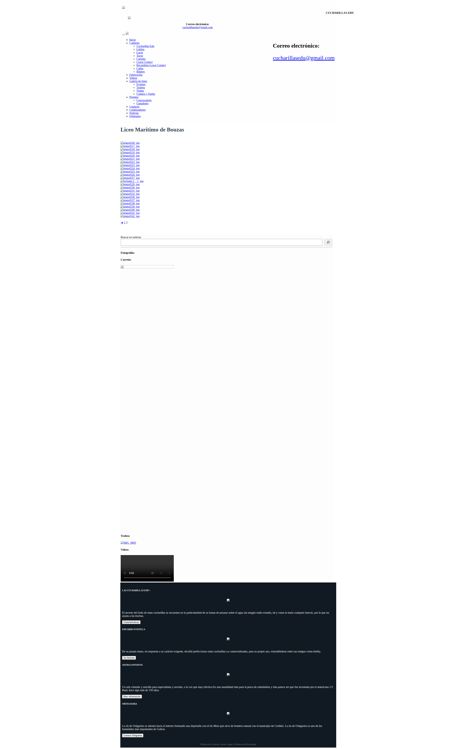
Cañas (139, 68)
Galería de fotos (138, 81)
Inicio (132, 39)
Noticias (134, 112)
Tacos (139, 55)
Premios (133, 97)
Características (131, 622)
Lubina (140, 49)
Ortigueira (135, 116)
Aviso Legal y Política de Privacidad (238, 744)
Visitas (140, 90)
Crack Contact (144, 62)
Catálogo (134, 42)
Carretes (141, 58)
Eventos (140, 84)
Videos (133, 77)
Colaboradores (137, 109)
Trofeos (140, 87)
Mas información (132, 696)
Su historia (129, 657)
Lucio (139, 52)
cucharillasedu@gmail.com (304, 58)
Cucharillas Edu (145, 46)
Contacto (134, 106)
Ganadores (142, 103)
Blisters (140, 71)
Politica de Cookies (209, 744)
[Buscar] (328, 242)
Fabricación (135, 74)
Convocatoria (143, 100)
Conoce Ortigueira (133, 735)
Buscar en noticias (131, 237)
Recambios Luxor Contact (151, 65)
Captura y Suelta (145, 93)
